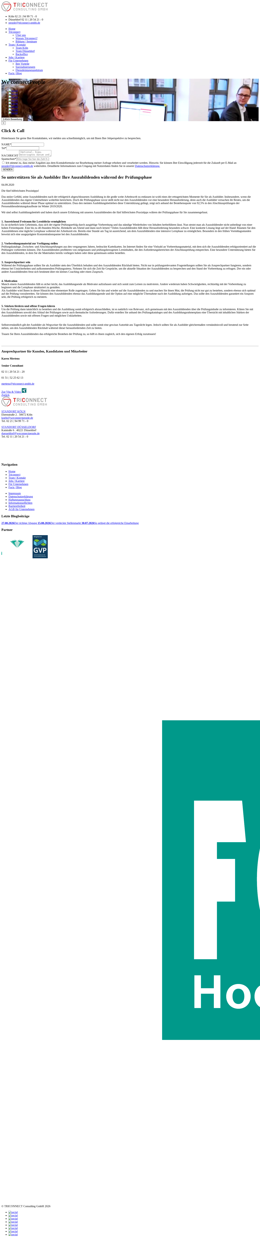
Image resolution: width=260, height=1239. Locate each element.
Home (11, 28)
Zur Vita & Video (11, 391)
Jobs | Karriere (16, 57)
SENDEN (7, 169)
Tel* (3, 148)
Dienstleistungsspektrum (29, 70)
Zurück (5, 394)
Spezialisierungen (25, 66)
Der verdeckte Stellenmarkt (60, 523)
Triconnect (14, 31)
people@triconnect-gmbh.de (24, 22)
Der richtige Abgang (19, 523)
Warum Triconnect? (26, 38)
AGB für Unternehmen (21, 509)
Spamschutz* (8, 158)
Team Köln (22, 47)
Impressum (14, 493)
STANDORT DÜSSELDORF (18, 427)
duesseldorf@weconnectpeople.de (20, 433)
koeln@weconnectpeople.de (17, 417)
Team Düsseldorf (25, 51)
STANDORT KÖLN (13, 411)
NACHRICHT (9, 155)
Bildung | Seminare (26, 41)
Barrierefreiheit (16, 506)
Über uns (21, 35)
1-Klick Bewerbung (12, 119)
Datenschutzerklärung (20, 496)
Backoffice (22, 54)
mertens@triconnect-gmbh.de (17, 383)
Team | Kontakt (17, 44)
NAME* (6, 144)
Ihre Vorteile (22, 63)
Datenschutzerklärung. (147, 165)
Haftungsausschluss (19, 499)
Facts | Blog (15, 73)
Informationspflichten (20, 502)
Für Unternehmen (18, 60)
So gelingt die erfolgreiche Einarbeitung (110, 523)
